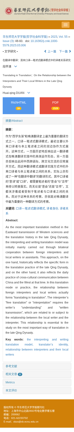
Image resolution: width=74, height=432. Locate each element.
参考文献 (11, 366)
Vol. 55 (63, 36)
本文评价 (11, 390)
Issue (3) (8, 41)
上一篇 (51, 51)
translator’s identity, (53, 344)
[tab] (37, 120)
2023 (54, 36)
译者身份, (53, 208)
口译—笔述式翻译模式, (31, 208)
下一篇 (63, 51)
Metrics (10, 382)
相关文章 (13, 374)
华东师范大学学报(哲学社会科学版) (25, 36)
